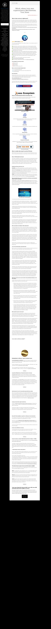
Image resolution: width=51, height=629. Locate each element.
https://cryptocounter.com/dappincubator (18, 58)
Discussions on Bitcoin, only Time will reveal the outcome (5, 46)
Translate (7, 25)
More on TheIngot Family (25, 496)
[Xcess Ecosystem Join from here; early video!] (25, 110)
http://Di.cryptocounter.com (30, 59)
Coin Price (4, 30)
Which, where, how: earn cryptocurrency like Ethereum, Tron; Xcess (4, 38)
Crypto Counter (5, 8)
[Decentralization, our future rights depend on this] (24, 196)
